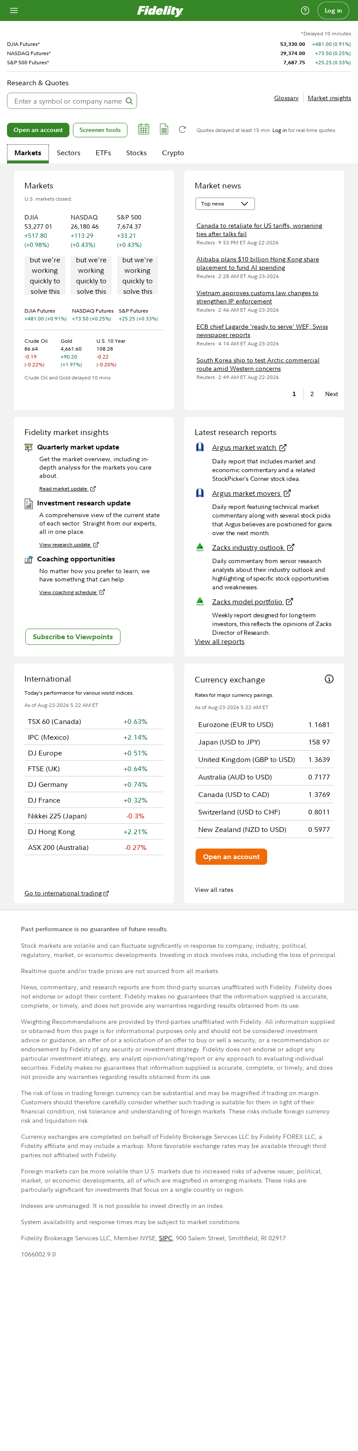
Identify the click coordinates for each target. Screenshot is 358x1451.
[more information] (329, 680)
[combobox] (72, 101)
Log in (333, 10)
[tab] (28, 154)
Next (329, 393)
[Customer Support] (305, 10)
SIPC (165, 1238)
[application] (44, 276)
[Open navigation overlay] (13, 10)
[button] (143, 130)
